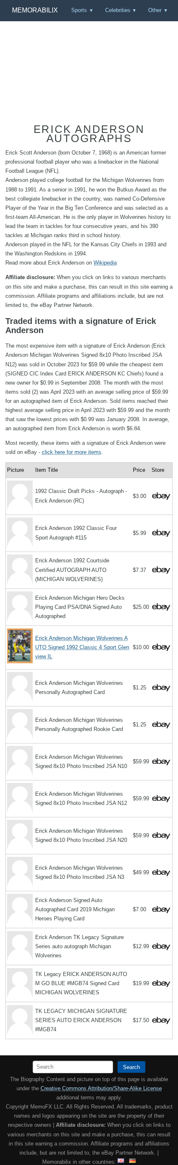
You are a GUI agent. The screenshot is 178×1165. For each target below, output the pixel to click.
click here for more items (71, 452)
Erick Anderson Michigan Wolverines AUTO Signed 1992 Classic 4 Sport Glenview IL (82, 647)
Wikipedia (105, 263)
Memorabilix (35, 10)
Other (154, 10)
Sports (79, 10)
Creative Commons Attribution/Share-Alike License (101, 1088)
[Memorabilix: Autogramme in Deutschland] (132, 1162)
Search (131, 1067)
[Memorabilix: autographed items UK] (121, 1162)
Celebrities (117, 10)
